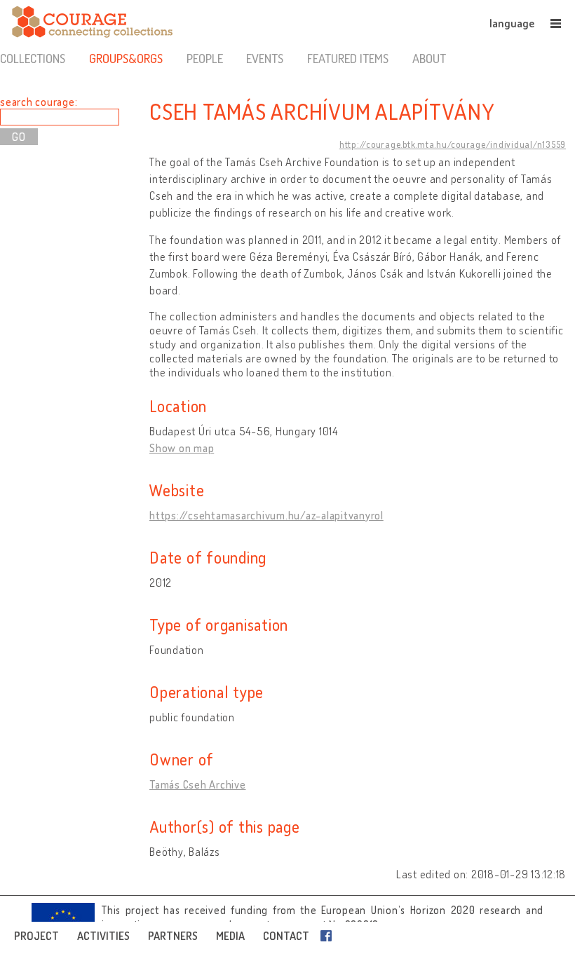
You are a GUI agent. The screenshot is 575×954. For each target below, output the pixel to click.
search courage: (38, 102)
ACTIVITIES (103, 935)
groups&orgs (126, 58)
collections (32, 58)
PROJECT (36, 935)
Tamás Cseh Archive (197, 784)
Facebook (328, 935)
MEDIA (230, 935)
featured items (347, 58)
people (205, 58)
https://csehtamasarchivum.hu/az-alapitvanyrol (266, 515)
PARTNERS (173, 935)
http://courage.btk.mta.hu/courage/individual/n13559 (452, 144)
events (264, 58)
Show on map (181, 448)
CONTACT (286, 935)
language (511, 23)
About (429, 58)
